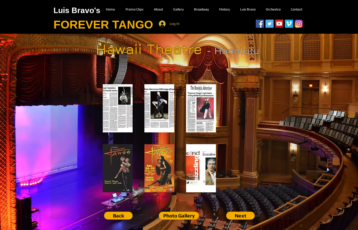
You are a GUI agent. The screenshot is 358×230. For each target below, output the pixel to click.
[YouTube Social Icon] (279, 24)
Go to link (112, 127)
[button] (118, 108)
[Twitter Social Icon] (269, 24)
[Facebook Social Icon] (260, 24)
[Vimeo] (289, 24)
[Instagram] (299, 24)
